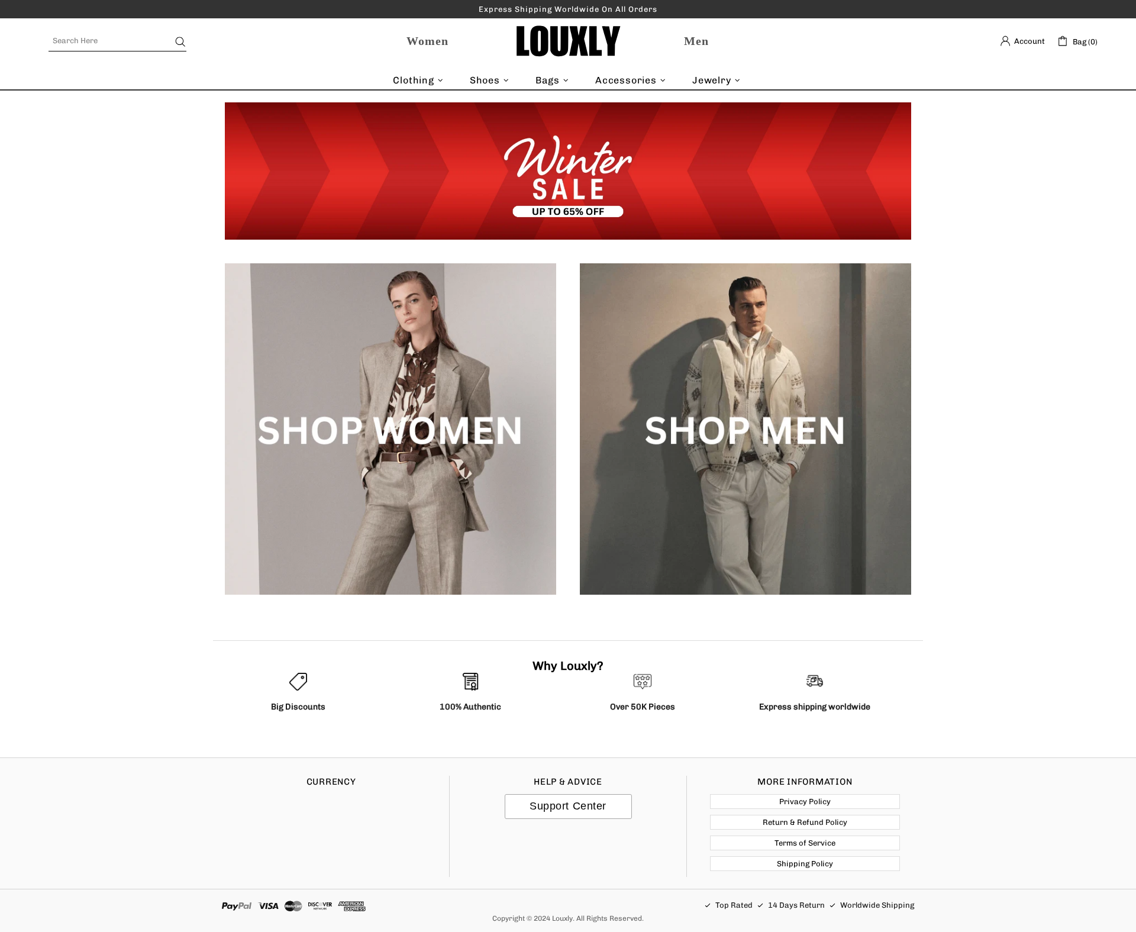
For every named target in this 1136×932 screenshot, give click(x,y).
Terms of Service (804, 843)
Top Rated (734, 905)
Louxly (568, 41)
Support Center (568, 806)
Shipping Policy (805, 863)
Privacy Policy (805, 801)
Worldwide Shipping (877, 905)
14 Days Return (796, 905)
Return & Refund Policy (805, 822)
